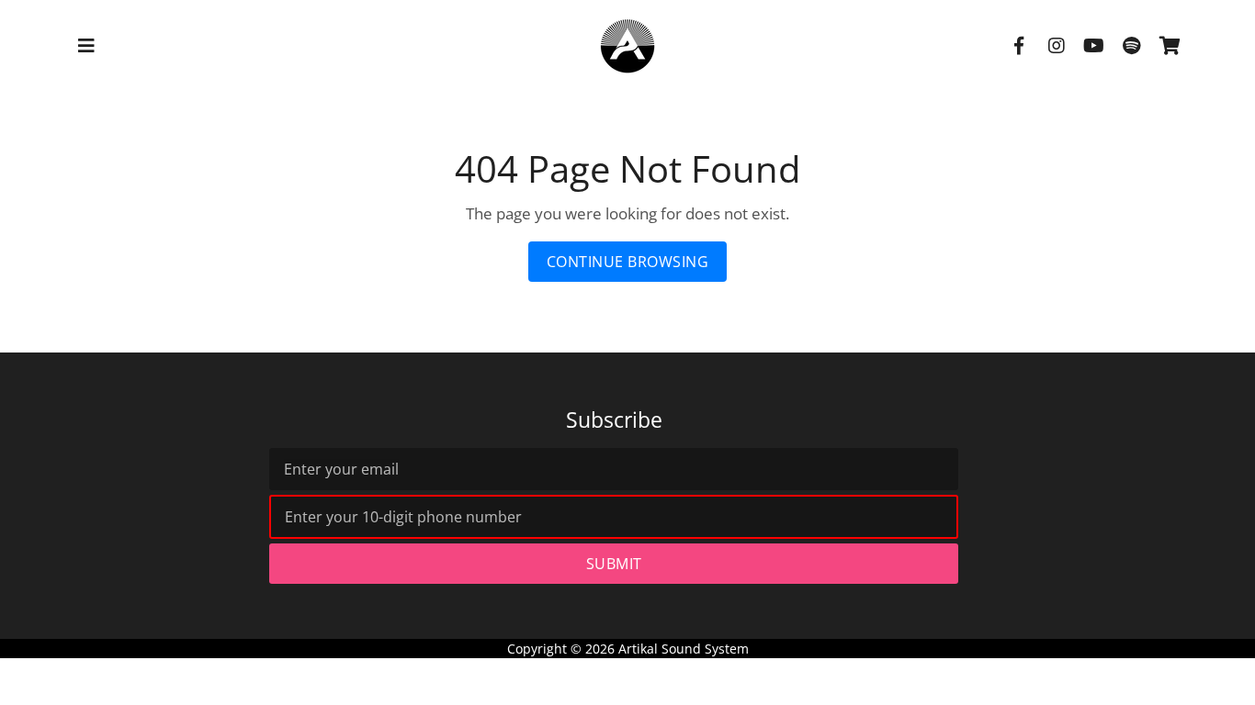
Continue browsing (628, 262)
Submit (614, 564)
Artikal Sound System (683, 648)
